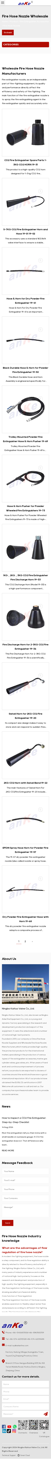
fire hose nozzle (38, 1300)
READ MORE (8, 1150)
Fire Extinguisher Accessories (34, 21)
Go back (8, 32)
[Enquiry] (25, 132)
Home (5, 21)
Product (14, 21)
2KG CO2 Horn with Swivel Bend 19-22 (25, 783)
